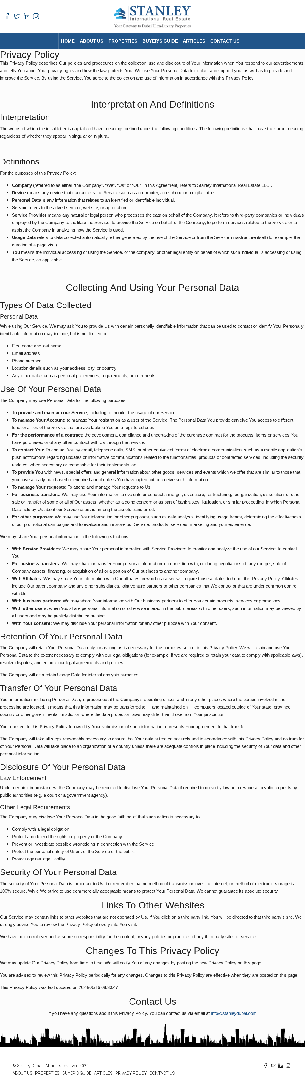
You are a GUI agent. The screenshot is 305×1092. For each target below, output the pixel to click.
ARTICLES (103, 1073)
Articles (194, 41)
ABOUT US (91, 41)
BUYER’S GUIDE (76, 1073)
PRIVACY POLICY (131, 1073)
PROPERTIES (122, 41)
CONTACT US (224, 41)
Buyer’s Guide (160, 41)
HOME (68, 41)
